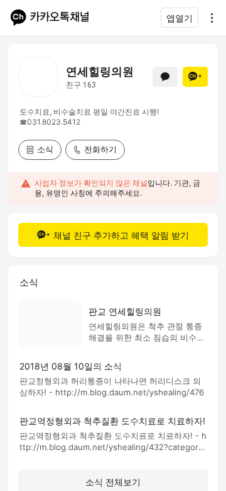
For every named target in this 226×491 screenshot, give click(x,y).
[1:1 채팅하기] (165, 77)
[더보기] (208, 17)
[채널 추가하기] (195, 77)
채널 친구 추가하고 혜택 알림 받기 (121, 235)
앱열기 (179, 18)
